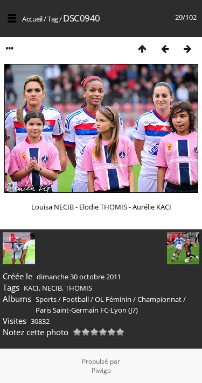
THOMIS (78, 288)
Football (75, 299)
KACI (31, 288)
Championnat (159, 299)
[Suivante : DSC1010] (187, 48)
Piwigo (101, 370)
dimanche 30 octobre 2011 (79, 276)
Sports (46, 299)
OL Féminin (113, 299)
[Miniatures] (142, 48)
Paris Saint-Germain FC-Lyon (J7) (87, 310)
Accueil (32, 19)
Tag (52, 19)
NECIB (52, 288)
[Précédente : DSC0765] (165, 48)
